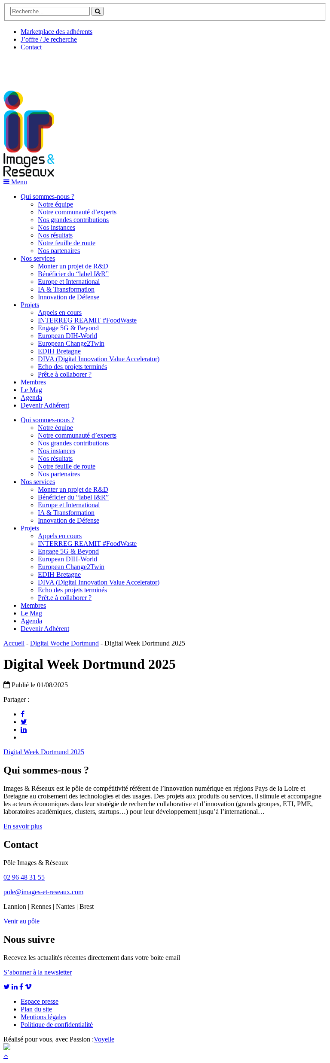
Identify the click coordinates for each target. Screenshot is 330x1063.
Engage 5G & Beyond (68, 328)
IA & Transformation (66, 289)
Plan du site (36, 1009)
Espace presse (39, 1001)
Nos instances (56, 227)
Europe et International (69, 281)
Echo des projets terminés (72, 366)
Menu (18, 182)
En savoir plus (22, 826)
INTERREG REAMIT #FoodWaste (87, 320)
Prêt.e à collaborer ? (65, 374)
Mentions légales (43, 1016)
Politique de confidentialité (57, 1024)
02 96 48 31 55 (24, 877)
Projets (30, 304)
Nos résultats (55, 235)
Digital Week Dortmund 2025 (43, 751)
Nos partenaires (59, 250)
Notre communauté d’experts (77, 212)
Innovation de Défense (68, 297)
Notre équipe (55, 204)
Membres (33, 382)
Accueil (13, 643)
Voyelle (104, 1039)
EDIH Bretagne (59, 351)
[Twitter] (24, 721)
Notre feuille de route (66, 243)
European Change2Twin (71, 343)
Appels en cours (60, 312)
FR (67, 67)
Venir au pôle (21, 921)
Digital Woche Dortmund (64, 643)
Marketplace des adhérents (56, 31)
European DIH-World (67, 335)
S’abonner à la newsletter (37, 972)
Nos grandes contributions (73, 219)
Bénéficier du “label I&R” (73, 273)
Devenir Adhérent (45, 405)
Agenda (31, 397)
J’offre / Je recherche (49, 39)
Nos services (38, 258)
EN (36, 67)
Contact (31, 47)
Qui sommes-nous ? (47, 196)
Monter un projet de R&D (73, 266)
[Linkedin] (24, 729)
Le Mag (31, 389)
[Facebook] (22, 713)
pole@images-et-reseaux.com (43, 891)
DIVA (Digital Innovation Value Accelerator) (98, 358)
